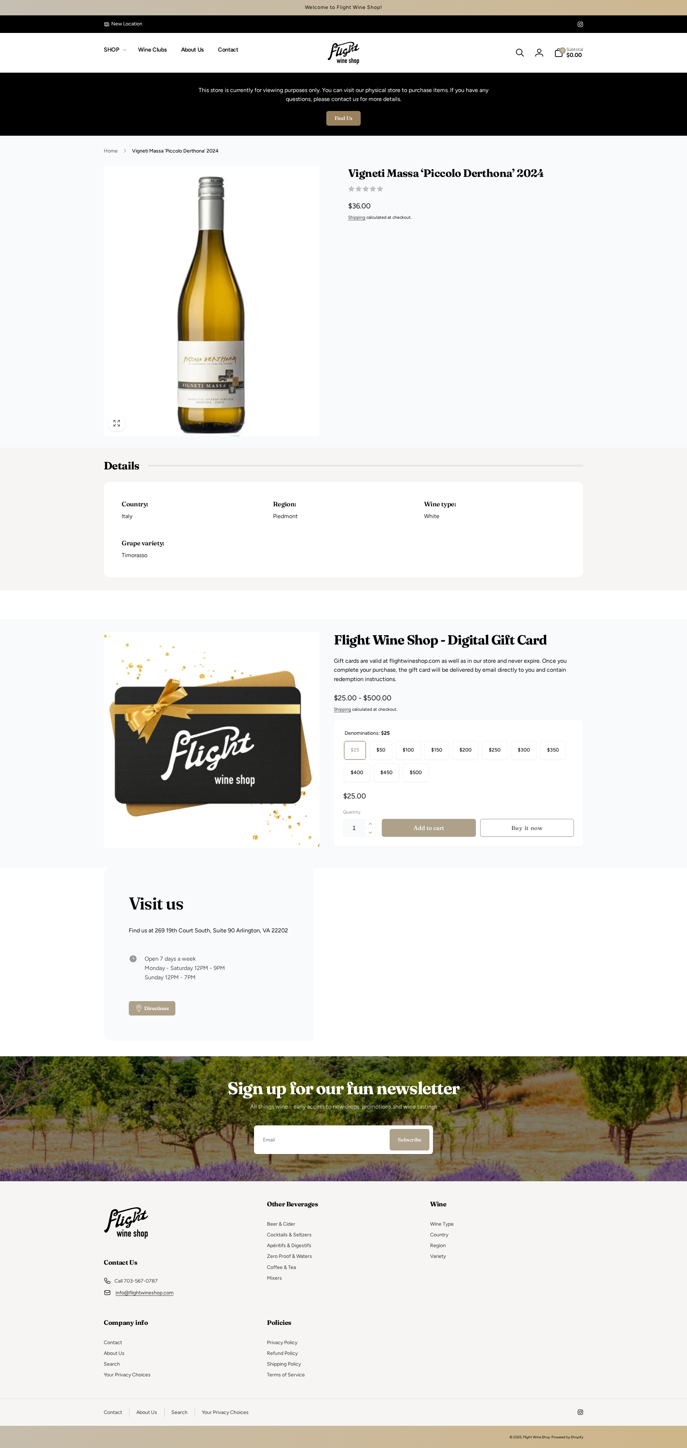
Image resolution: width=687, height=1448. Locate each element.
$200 (465, 750)
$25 (355, 750)
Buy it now (527, 827)
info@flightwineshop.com (145, 1293)
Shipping (356, 217)
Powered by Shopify (567, 1437)
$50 (380, 750)
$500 (416, 772)
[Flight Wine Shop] (126, 1242)
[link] (123, 24)
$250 (495, 750)
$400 (357, 772)
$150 (436, 750)
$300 (524, 750)
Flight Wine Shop (536, 1437)
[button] (113, 50)
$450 (386, 772)
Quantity (351, 812)
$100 (408, 750)
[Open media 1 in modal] (212, 301)
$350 (553, 750)
